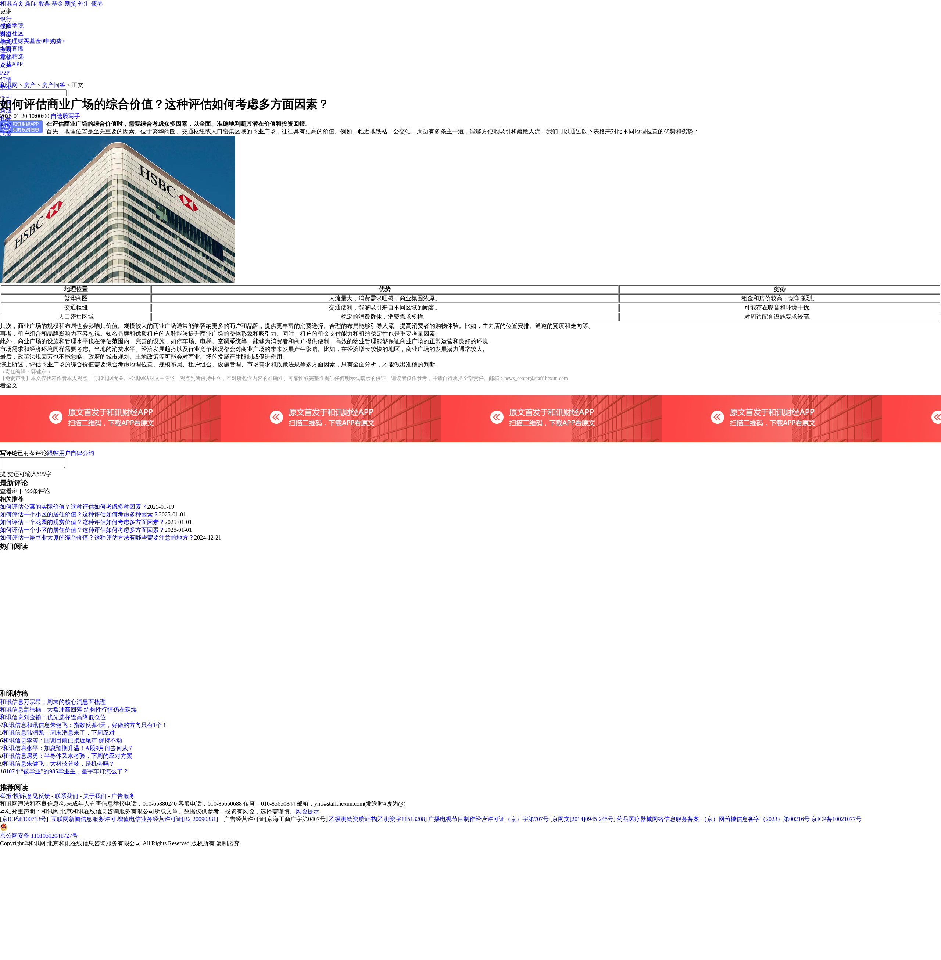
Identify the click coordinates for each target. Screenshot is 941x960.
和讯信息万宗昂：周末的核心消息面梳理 (53, 702)
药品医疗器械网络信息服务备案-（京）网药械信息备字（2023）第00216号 (713, 819)
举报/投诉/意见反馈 (25, 796)
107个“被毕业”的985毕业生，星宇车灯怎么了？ (67, 771)
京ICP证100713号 (24, 819)
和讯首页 (12, 3)
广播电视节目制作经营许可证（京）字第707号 (488, 819)
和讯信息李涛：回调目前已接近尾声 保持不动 (62, 740)
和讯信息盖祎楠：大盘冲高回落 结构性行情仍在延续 (68, 709)
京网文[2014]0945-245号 (582, 819)
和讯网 (9, 85)
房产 (30, 85)
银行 (6, 19)
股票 (44, 3)
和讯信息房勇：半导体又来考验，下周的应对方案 (67, 756)
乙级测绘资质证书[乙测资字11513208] (378, 819)
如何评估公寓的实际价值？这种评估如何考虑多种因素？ (73, 507)
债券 (97, 3)
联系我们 (66, 796)
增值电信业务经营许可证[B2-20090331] (167, 819)
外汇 (84, 3)
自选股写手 (65, 116)
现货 (6, 133)
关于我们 (95, 796)
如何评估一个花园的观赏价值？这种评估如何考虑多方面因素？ (82, 522)
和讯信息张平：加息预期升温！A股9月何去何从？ (68, 748)
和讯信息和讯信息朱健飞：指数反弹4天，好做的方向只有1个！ (85, 725)
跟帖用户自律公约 (70, 453)
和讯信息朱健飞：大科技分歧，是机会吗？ (59, 763)
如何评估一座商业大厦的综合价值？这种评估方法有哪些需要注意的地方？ (97, 537)
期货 (70, 3)
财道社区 (12, 33)
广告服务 (123, 796)
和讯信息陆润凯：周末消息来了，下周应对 (59, 733)
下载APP (11, 64)
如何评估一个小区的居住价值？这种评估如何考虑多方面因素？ (82, 530)
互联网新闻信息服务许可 (83, 819)
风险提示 (307, 811)
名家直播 (12, 49)
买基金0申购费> (44, 41)
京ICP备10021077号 (836, 819)
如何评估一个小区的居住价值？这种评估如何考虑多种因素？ (79, 514)
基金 (57, 3)
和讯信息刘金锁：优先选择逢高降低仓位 (53, 717)
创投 (6, 126)
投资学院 (12, 25)
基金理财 (12, 41)
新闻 (31, 3)
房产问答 (53, 85)
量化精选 (12, 56)
